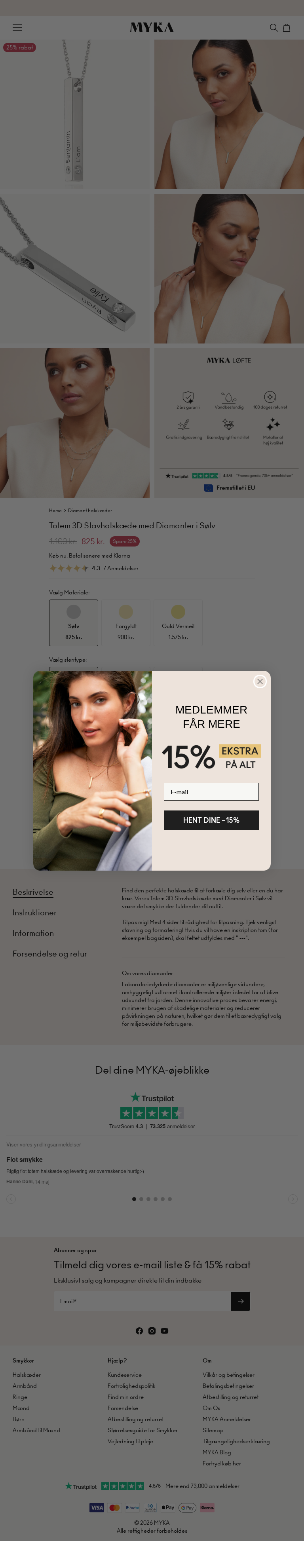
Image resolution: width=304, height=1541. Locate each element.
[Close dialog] (260, 681)
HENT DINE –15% (211, 820)
